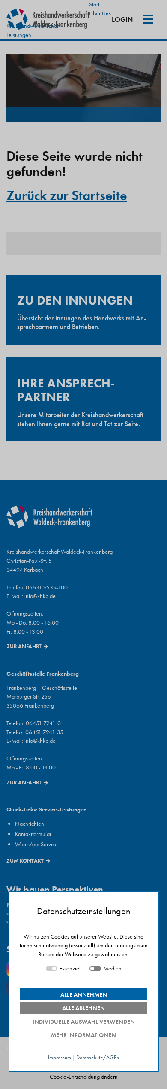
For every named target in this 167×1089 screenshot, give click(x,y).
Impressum (59, 1058)
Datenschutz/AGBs (97, 1058)
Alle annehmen (83, 994)
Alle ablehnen (83, 1008)
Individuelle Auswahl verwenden (84, 1021)
